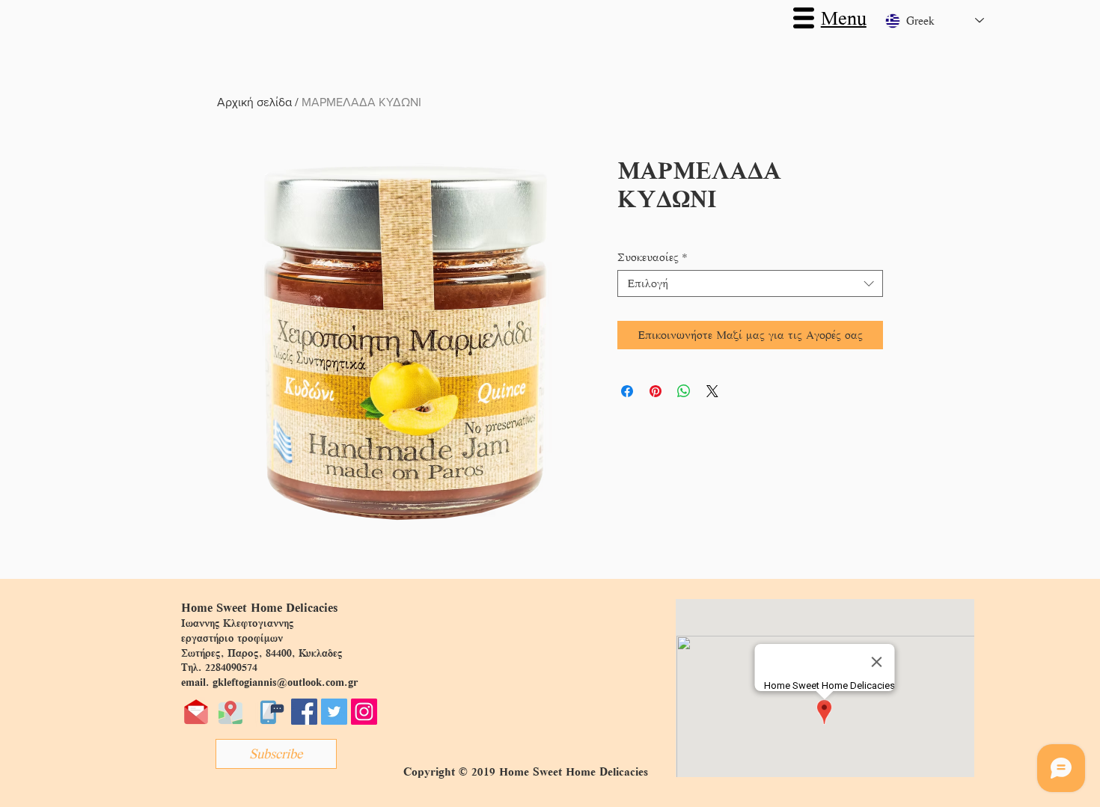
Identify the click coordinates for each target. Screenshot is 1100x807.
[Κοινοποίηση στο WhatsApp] (684, 391)
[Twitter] (334, 712)
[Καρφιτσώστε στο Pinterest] (655, 391)
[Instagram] (364, 712)
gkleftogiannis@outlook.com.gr (285, 682)
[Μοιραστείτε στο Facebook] (627, 391)
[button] (803, 17)
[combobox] (750, 283)
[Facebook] (304, 712)
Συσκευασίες (652, 257)
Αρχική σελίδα (254, 102)
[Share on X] (712, 391)
